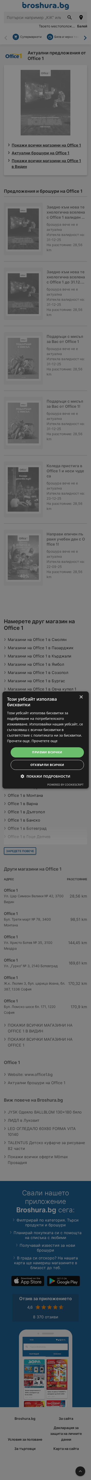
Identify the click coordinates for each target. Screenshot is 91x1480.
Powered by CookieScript (65, 784)
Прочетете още (45, 741)
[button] (45, 776)
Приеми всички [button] (47, 752)
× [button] (81, 697)
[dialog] (45, 740)
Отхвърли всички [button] (47, 765)
